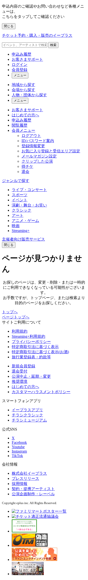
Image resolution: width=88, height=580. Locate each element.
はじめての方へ (25, 115)
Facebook (19, 442)
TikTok (17, 456)
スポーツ (19, 195)
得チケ (27, 166)
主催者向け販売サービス (23, 239)
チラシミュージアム (29, 420)
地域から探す (23, 85)
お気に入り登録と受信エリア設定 (51, 151)
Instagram (19, 451)
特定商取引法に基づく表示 (35, 347)
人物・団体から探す (29, 95)
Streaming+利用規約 (28, 336)
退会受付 (19, 371)
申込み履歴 (21, 54)
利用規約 (19, 331)
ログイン (19, 64)
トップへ (10, 312)
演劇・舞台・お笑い (29, 205)
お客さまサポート (27, 59)
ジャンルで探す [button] (15, 181)
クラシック (21, 210)
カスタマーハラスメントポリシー (41, 392)
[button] (8, 245)
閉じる (8, 26)
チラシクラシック (27, 415)
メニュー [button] (20, 75)
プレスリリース (25, 478)
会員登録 (19, 70)
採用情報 (19, 484)
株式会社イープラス (29, 473)
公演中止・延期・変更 (31, 376)
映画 (16, 226)
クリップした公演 (37, 161)
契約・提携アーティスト (33, 489)
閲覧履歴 (19, 125)
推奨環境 (19, 381)
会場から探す (23, 90)
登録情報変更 (33, 146)
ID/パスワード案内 (38, 141)
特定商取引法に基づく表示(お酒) (40, 352)
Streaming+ (21, 231)
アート (17, 215)
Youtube (18, 447)
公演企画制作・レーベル (33, 494)
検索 (53, 45)
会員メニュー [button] (23, 130)
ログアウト (31, 135)
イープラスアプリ (27, 410)
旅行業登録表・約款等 (31, 357)
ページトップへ (15, 317)
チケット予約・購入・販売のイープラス (37, 35)
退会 (25, 171)
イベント (19, 200)
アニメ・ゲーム (25, 220)
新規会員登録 (23, 366)
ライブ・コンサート (29, 190)
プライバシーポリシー (31, 341)
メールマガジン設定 (39, 156)
